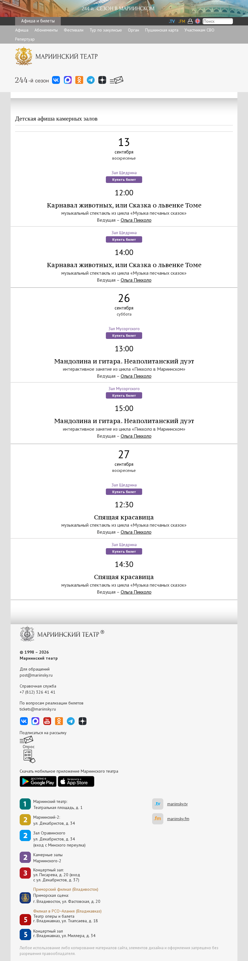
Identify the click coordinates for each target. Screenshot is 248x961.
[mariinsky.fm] (159, 818)
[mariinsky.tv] (159, 804)
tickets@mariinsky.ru (38, 709)
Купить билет (124, 179)
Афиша (21, 30)
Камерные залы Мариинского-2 (48, 857)
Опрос (28, 746)
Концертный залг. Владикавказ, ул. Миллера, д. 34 (64, 933)
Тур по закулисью (106, 30)
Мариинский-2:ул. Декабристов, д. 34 (54, 820)
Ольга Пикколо (136, 220)
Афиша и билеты (38, 21)
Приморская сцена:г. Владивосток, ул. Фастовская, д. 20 (60, 898)
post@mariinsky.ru (36, 675)
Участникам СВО (199, 30)
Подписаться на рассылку (43, 732)
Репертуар (25, 39)
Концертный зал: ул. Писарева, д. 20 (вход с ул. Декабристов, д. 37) (56, 875)
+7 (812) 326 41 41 (37, 692)
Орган (133, 30)
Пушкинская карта (161, 30)
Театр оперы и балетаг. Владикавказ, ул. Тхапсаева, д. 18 (65, 918)
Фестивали (73, 30)
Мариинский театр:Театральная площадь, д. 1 (58, 804)
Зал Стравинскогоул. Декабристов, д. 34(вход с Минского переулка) (59, 839)
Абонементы (46, 30)
